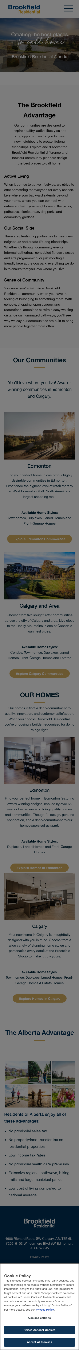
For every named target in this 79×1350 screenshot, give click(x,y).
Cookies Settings (39, 1317)
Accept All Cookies (39, 1342)
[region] (39, 1306)
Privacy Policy (45, 1309)
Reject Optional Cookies (40, 1330)
